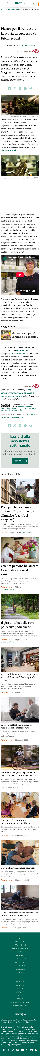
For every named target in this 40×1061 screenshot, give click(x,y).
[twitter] (8, 1050)
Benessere (5, 417)
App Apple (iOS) (20, 945)
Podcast (20, 955)
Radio (20, 952)
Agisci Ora (20, 969)
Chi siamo (20, 989)
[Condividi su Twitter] (14, 88)
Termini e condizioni (20, 1006)
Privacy (20, 999)
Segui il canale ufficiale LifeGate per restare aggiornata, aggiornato (17, 392)
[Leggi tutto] (37, 474)
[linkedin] (31, 1050)
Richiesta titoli (20, 959)
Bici (2, 788)
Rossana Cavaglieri (27, 45)
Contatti (20, 985)
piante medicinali (16, 417)
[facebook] (4, 1050)
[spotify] (17, 1050)
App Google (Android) (20, 948)
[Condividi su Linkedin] (20, 88)
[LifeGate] (20, 3)
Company (20, 982)
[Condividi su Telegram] (30, 88)
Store (11, 3)
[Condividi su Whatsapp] (25, 88)
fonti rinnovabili (18, 353)
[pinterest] (13, 1050)
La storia (20, 992)
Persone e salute (7, 587)
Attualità (20, 938)
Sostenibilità (32, 414)
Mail (20, 996)
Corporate (20, 962)
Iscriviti (18, 461)
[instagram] (27, 1050)
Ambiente (4, 532)
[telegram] (36, 1050)
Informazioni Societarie (20, 1002)
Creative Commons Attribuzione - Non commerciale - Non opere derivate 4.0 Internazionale (18, 408)
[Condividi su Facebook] (9, 88)
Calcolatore (20, 966)
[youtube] (22, 1050)
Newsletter (20, 942)
